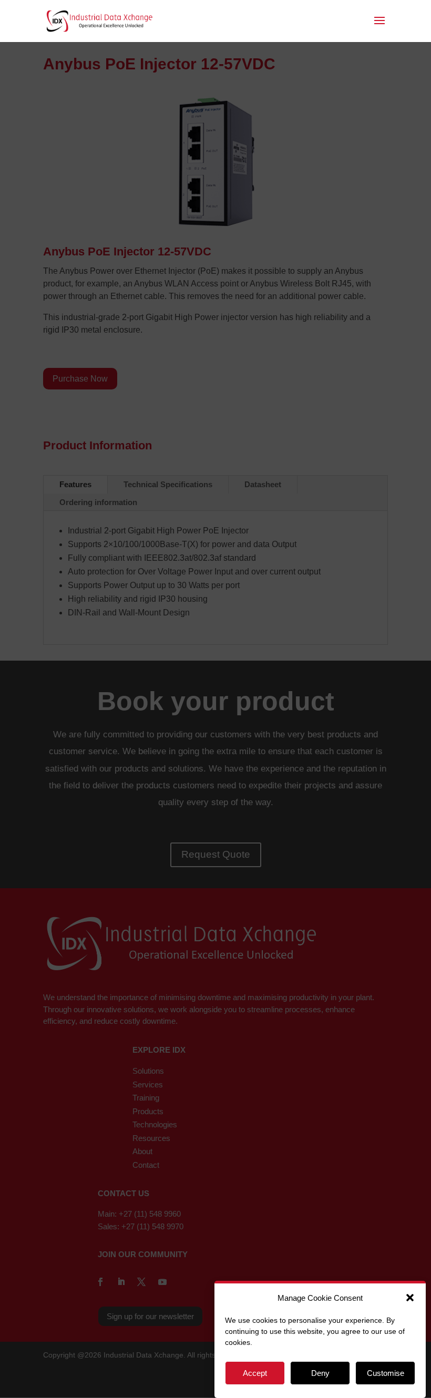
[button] (410, 1297)
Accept (255, 1373)
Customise (385, 1373)
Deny (320, 1373)
